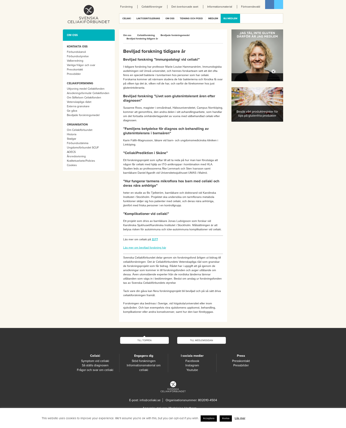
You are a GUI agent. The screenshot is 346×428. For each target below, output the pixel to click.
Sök (280, 18)
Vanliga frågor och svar (81, 65)
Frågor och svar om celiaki (95, 370)
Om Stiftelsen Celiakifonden (84, 97)
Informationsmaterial (219, 6)
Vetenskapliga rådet (79, 102)
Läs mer (240, 418)
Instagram (192, 365)
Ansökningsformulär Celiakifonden (88, 93)
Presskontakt (75, 69)
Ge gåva (72, 110)
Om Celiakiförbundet (79, 130)
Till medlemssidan (201, 340)
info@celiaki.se (150, 400)
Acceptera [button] (208, 418)
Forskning (126, 6)
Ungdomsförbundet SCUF (83, 147)
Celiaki (126, 18)
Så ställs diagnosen (95, 365)
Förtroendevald (250, 6)
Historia (71, 134)
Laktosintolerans (148, 18)
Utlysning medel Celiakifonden (86, 88)
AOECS (71, 152)
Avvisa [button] (225, 418)
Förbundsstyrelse (78, 56)
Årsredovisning (76, 156)
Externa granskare (78, 106)
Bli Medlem (230, 18)
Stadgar (71, 138)
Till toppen (144, 340)
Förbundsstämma (77, 143)
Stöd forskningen (144, 361)
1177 (155, 239)
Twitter (278, 4)
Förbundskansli (76, 52)
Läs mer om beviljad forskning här (144, 247)
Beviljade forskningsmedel (83, 115)
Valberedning (75, 60)
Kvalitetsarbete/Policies (81, 160)
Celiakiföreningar (152, 6)
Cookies (72, 165)
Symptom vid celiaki (95, 361)
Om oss (169, 18)
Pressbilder (74, 74)
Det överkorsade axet (184, 6)
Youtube (192, 370)
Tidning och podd (191, 18)
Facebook (269, 4)
